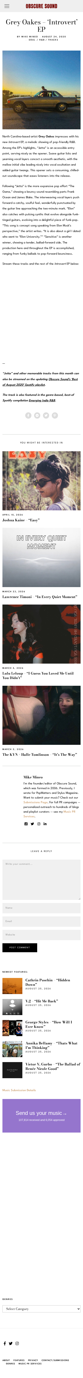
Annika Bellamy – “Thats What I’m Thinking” (51, 1045)
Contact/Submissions (55, 1360)
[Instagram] (38, 824)
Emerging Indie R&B (42, 400)
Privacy (33, 1360)
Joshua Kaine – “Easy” (21, 520)
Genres (10, 1364)
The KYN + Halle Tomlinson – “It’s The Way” (39, 754)
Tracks (53, 40)
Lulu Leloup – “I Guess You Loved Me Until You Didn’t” (38, 675)
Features (19, 1360)
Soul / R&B (37, 40)
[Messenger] (37, 415)
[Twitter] (46, 415)
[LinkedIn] (45, 824)
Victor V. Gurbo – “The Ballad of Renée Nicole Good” (52, 1066)
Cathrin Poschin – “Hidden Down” (47, 982)
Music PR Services (30, 1364)
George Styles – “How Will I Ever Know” (48, 1024)
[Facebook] (28, 415)
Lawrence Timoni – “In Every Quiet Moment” (39, 596)
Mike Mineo (29, 37)
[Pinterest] (55, 415)
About (6, 1360)
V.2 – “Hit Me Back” (41, 1001)
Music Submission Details (19, 1090)
